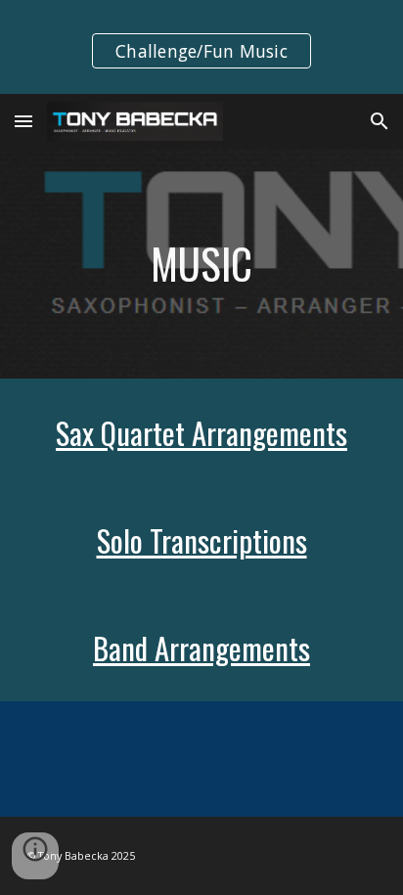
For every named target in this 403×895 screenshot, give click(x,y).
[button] (23, 121)
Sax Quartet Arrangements (201, 432)
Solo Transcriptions (202, 539)
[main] (201, 263)
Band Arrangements (201, 647)
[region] (201, 47)
